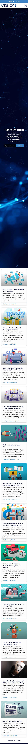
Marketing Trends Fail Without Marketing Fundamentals (12, 329)
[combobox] (10, 145)
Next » (19, 741)
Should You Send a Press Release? (13, 721)
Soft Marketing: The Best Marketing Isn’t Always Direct (13, 290)
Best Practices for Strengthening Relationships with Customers (12, 484)
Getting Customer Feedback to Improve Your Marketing (12, 643)
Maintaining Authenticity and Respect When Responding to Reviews (12, 566)
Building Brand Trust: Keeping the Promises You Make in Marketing (13, 369)
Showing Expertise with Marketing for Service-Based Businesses (13, 407)
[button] (25, 5)
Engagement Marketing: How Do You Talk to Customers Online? (13, 524)
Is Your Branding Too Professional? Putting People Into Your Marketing (13, 682)
